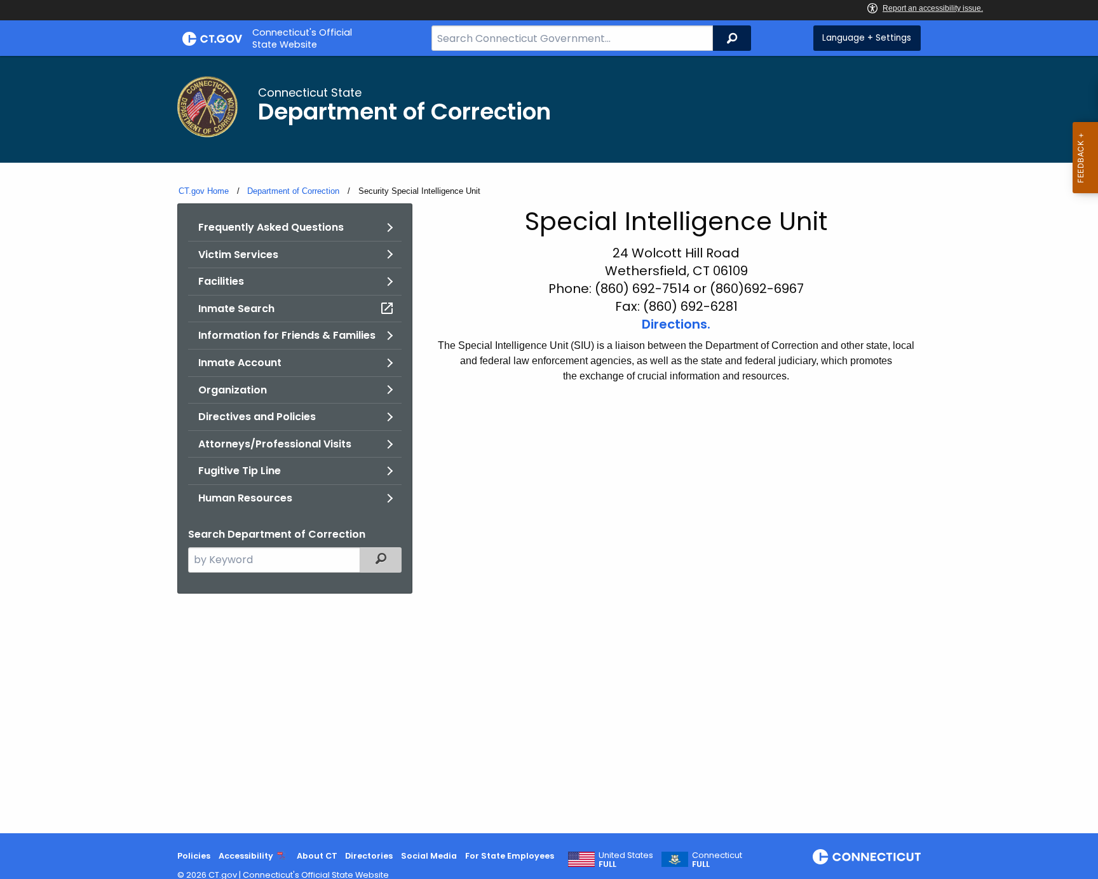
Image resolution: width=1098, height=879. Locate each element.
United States (626, 860)
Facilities (221, 281)
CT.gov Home (204, 191)
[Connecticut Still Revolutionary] (867, 856)
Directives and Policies (257, 416)
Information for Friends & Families (287, 335)
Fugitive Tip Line (239, 470)
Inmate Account (239, 362)
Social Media (429, 855)
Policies (193, 855)
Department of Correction (293, 191)
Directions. (676, 324)
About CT (317, 855)
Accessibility (246, 855)
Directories (369, 855)
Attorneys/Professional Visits (274, 444)
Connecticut (717, 860)
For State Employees (509, 855)
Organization (232, 390)
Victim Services (238, 254)
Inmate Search (236, 308)
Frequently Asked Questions (271, 227)
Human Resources (245, 498)
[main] (549, 444)
